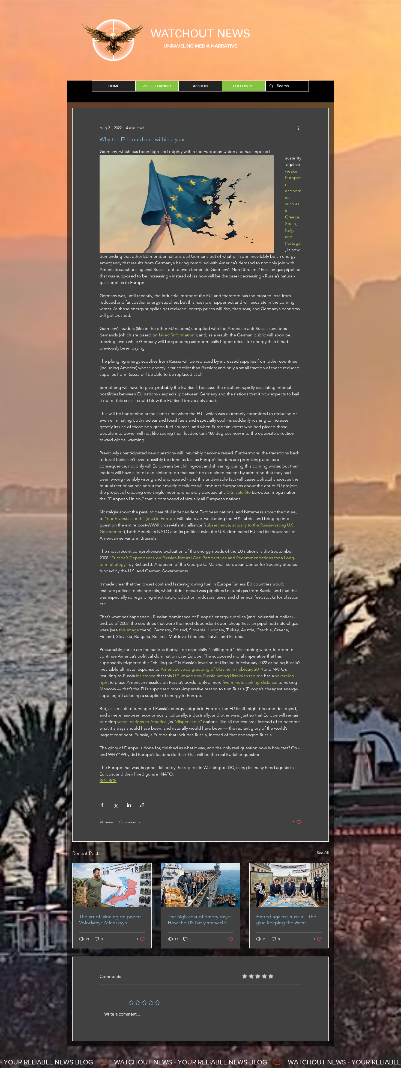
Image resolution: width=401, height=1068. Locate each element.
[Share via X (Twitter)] (115, 805)
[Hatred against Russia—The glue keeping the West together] (289, 885)
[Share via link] (142, 805)
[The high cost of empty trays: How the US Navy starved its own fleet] (200, 885)
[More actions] (298, 128)
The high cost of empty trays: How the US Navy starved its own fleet (199, 920)
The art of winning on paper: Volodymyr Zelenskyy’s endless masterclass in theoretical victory (110, 920)
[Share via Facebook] (102, 805)
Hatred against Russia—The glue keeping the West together (286, 920)
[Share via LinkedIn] (128, 805)
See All (323, 852)
